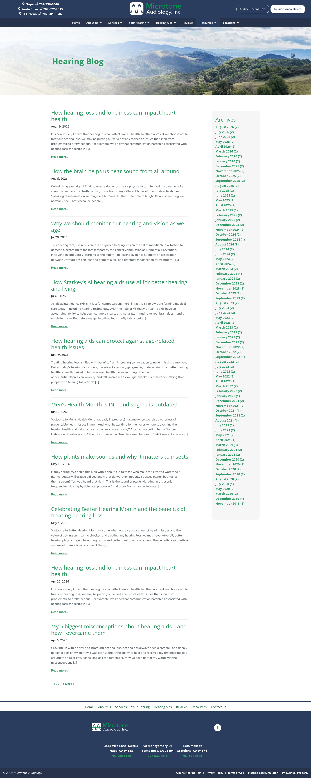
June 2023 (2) (225, 313)
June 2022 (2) (225, 371)
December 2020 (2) (229, 459)
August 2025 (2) (227, 186)
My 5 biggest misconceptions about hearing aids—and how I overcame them (119, 629)
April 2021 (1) (225, 440)
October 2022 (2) (228, 352)
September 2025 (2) (230, 181)
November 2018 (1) (229, 503)
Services (114, 22)
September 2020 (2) (230, 474)
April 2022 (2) (225, 381)
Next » (69, 684)
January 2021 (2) (227, 454)
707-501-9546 (51, 14)
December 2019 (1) (229, 499)
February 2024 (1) (228, 274)
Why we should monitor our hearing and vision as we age (117, 226)
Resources (207, 22)
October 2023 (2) (228, 293)
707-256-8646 (48, 4)
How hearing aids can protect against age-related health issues (112, 344)
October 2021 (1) (228, 410)
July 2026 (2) (224, 132)
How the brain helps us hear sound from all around (115, 171)
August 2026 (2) (227, 127)
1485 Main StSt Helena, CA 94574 (192, 748)
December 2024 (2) (229, 225)
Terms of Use (236, 773)
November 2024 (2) (229, 230)
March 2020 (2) (226, 494)
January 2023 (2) (227, 337)
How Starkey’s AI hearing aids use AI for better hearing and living (119, 285)
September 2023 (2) (230, 298)
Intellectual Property (295, 773)
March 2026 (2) (226, 151)
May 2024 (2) (225, 259)
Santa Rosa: (30, 9)
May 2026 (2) (225, 142)
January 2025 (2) (227, 220)
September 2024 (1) (230, 239)
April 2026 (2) (225, 146)
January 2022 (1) (227, 396)
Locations (229, 22)
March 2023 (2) (226, 327)
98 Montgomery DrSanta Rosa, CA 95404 (158, 748)
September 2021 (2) (230, 415)
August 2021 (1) (227, 420)
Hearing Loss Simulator (263, 773)
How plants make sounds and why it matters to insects (119, 456)
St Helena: (30, 14)
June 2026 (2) (225, 137)
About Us (92, 22)
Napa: (30, 4)
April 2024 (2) (225, 264)
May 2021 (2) (225, 435)
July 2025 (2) (224, 190)
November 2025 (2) (229, 171)
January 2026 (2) (227, 161)
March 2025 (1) (226, 210)
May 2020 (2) (225, 489)
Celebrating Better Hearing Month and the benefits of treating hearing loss (118, 512)
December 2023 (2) (229, 283)
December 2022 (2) (229, 342)
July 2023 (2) (224, 308)
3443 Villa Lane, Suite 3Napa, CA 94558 (121, 748)
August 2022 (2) (227, 362)
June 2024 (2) (225, 254)
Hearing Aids (164, 22)
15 (62, 684)
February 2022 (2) (228, 391)
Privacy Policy (214, 773)
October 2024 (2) (228, 234)
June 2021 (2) (225, 430)
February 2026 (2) (228, 156)
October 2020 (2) (228, 469)
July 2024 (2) (224, 249)
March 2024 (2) (226, 269)
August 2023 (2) (227, 303)
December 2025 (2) (229, 166)
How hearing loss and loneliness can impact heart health (113, 116)
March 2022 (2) (226, 386)
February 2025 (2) (228, 215)
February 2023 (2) (228, 332)
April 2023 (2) (225, 322)
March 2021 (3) (226, 445)
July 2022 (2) (224, 367)
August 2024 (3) (227, 244)
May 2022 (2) (225, 376)
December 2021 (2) (229, 401)
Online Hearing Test (188, 773)
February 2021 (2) (228, 450)
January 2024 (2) (227, 278)
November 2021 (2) (229, 406)
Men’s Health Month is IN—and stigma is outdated (114, 404)
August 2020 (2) (227, 479)
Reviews (187, 22)
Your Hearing (138, 22)
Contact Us (218, 707)
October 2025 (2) (228, 176)
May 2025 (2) (225, 200)
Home (76, 22)
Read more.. (59, 157)
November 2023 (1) (229, 288)
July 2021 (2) (224, 425)
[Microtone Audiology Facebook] (217, 727)
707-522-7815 (52, 9)
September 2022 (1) (230, 357)
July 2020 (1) (224, 484)
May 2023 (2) (225, 318)
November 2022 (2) (229, 347)
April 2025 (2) (225, 205)
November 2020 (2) (229, 464)
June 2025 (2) (225, 195)
